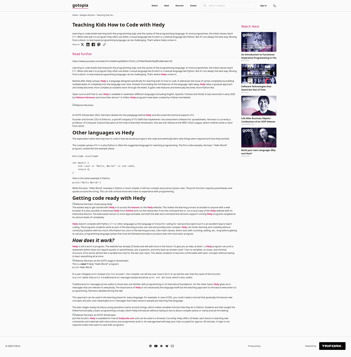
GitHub (129, 210)
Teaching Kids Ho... (105, 15)
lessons (135, 207)
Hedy (163, 74)
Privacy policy (254, 346)
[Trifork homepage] (332, 346)
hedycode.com (127, 318)
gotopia (80, 5)
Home (75, 15)
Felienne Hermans (85, 97)
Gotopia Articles (87, 15)
